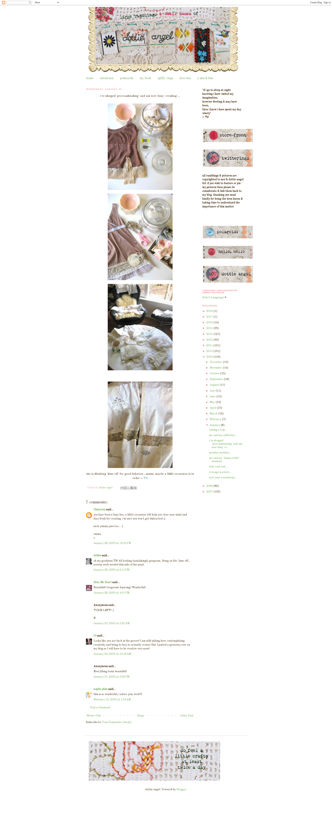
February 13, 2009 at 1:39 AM (112, 699)
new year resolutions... (223, 477)
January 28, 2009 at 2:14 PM (111, 570)
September (217, 379)
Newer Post (94, 715)
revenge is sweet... (220, 472)
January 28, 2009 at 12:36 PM (112, 543)
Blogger (181, 789)
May (213, 402)
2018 (209, 311)
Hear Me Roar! (103, 582)
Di (95, 635)
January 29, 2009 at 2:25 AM (112, 623)
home (89, 78)
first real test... (218, 466)
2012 (209, 340)
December (216, 362)
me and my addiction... (223, 435)
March (214, 413)
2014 (209, 328)
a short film (205, 78)
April (213, 408)
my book (145, 78)
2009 (209, 357)
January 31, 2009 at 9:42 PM (111, 677)
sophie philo (101, 689)
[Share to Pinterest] (135, 488)
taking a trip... (218, 430)
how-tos (185, 78)
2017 (209, 317)
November (216, 368)
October (215, 373)
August (215, 385)
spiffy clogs (165, 78)
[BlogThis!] (125, 488)
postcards (126, 78)
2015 (209, 322)
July (213, 391)
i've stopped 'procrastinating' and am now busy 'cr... (225, 444)
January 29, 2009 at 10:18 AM (112, 654)
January (215, 425)
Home (140, 715)
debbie (97, 555)
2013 (209, 334)
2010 (209, 351)
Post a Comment (100, 707)
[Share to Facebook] (132, 488)
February (216, 419)
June (213, 396)
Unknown (99, 509)
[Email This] (122, 488)
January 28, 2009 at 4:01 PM (111, 593)
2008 (209, 486)
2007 (209, 491)
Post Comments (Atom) (116, 722)
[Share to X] (128, 488)
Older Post (186, 715)
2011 (209, 345)
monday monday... (220, 452)
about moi (106, 78)
